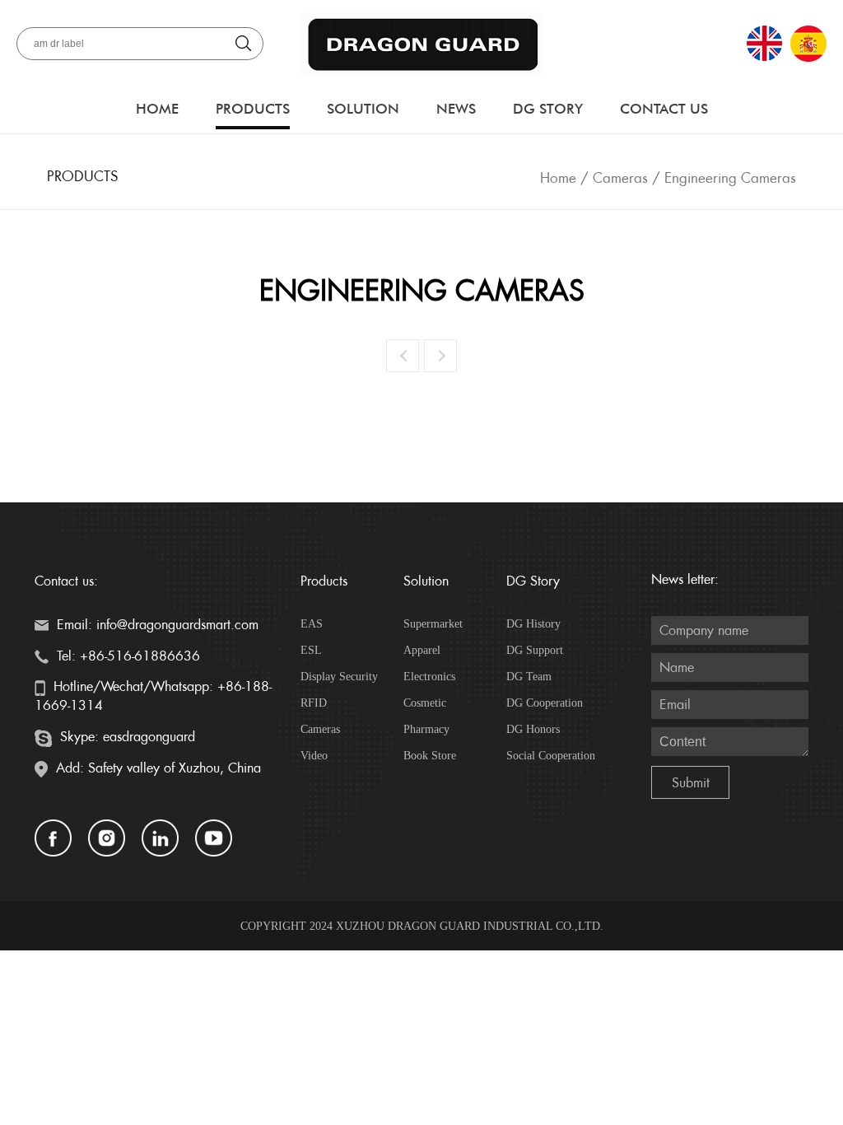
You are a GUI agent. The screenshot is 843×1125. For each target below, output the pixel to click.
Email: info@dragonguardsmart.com (155, 624)
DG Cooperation (544, 703)
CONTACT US (664, 108)
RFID (313, 703)
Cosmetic (424, 703)
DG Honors (533, 729)
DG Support (534, 650)
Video (314, 755)
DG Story (548, 108)
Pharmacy (426, 729)
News (456, 108)
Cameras (620, 178)
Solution (363, 108)
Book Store (429, 755)
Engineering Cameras (730, 178)
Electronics (429, 676)
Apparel (421, 650)
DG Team (529, 676)
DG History (533, 624)
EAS (311, 624)
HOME (157, 108)
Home (558, 178)
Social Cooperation (550, 755)
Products (253, 108)
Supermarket (433, 624)
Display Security (339, 676)
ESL (311, 650)
